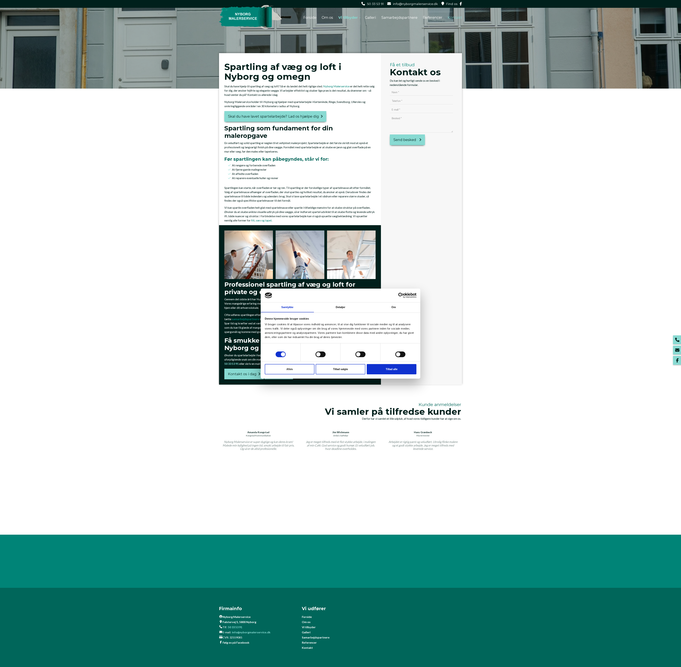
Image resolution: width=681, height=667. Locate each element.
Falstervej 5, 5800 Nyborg (239, 622)
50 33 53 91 (375, 4)
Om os (306, 622)
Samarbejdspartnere (316, 637)
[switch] (320, 354)
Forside (307, 616)
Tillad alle (391, 369)
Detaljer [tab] (340, 306)
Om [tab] (393, 306)
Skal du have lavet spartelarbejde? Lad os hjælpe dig (273, 116)
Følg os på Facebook (236, 642)
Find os (452, 4)
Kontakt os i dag (242, 374)
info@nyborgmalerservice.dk (415, 4)
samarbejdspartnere (246, 319)
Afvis (289, 369)
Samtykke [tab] (287, 306)
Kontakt (307, 647)
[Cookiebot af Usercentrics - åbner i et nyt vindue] (400, 295)
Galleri (306, 632)
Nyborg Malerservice (336, 86)
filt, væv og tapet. (261, 220)
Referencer (309, 642)
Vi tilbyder (309, 627)
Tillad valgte (340, 369)
